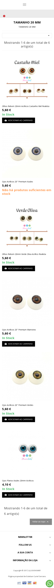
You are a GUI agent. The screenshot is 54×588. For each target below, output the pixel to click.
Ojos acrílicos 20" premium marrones (19, 329)
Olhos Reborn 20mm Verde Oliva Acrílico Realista (24, 254)
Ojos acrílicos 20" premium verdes (17, 405)
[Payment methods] (27, 582)
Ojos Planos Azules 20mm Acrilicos (18, 480)
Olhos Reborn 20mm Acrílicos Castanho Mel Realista (25, 106)
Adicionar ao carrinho (18, 120)
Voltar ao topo (40, 521)
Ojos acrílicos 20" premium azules (17, 181)
